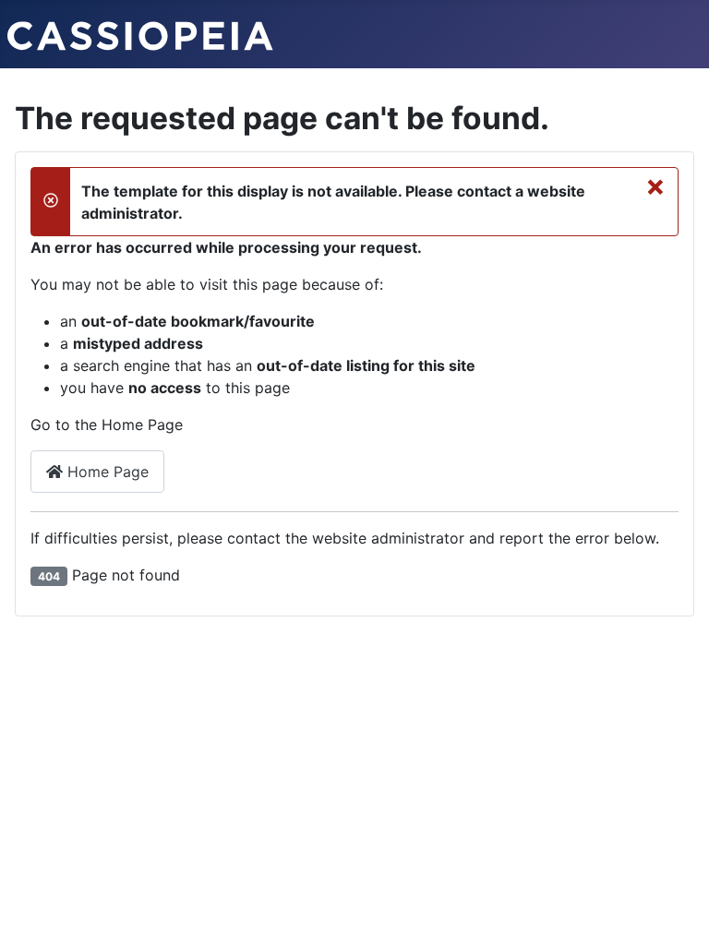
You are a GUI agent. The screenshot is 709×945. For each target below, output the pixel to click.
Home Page (106, 471)
